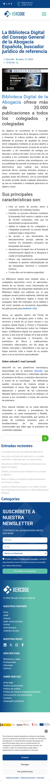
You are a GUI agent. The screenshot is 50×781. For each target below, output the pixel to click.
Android (27, 308)
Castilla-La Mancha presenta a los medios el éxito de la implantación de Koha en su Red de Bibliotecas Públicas (25, 490)
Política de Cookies (12, 778)
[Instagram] (9, 4)
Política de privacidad (27, 778)
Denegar (25, 764)
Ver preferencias (25, 771)
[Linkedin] (4, 4)
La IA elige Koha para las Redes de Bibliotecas (22, 452)
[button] (46, 731)
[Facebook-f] (11, 4)
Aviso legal (40, 778)
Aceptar (25, 757)
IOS (35, 308)
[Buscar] (45, 438)
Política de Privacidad (28, 559)
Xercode (38, 371)
